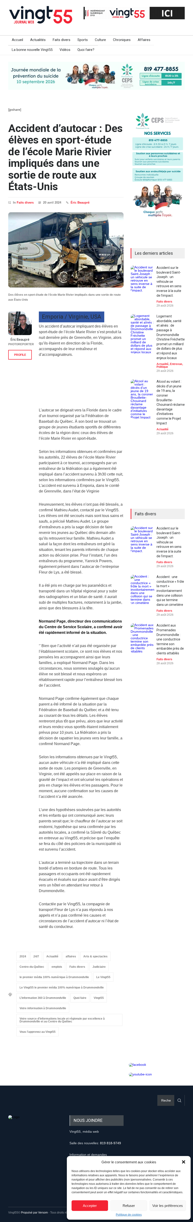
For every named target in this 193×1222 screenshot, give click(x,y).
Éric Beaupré (80, 202)
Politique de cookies (129, 1214)
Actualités (38, 40)
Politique (162, 367)
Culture (100, 40)
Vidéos (65, 50)
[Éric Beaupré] (20, 323)
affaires (71, 956)
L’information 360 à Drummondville (43, 998)
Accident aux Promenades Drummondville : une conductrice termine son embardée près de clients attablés (170, 639)
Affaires (144, 40)
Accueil (17, 40)
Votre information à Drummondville (43, 1008)
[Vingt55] (41, 20)
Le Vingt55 (103, 977)
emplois (57, 966)
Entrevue (176, 364)
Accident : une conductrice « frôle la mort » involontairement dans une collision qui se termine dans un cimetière (170, 591)
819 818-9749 (110, 1143)
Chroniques (122, 40)
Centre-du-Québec (32, 966)
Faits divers (61, 40)
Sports (82, 40)
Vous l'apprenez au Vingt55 (38, 1031)
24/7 (36, 956)
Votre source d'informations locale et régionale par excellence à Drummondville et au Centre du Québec (62, 1020)
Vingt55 (99, 998)
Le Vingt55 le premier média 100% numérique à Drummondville (62, 987)
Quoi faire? (85, 50)
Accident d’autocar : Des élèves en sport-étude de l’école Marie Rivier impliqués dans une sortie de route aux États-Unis (65, 157)
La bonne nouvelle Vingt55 (32, 50)
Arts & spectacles (95, 956)
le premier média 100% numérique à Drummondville (54, 977)
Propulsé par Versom (34, 1212)
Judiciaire (99, 966)
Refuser (129, 1206)
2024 (23, 956)
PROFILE (20, 355)
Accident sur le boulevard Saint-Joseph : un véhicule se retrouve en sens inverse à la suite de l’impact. (169, 281)
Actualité (52, 956)
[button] (183, 1162)
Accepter (90, 1206)
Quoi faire (79, 998)
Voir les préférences (167, 1206)
